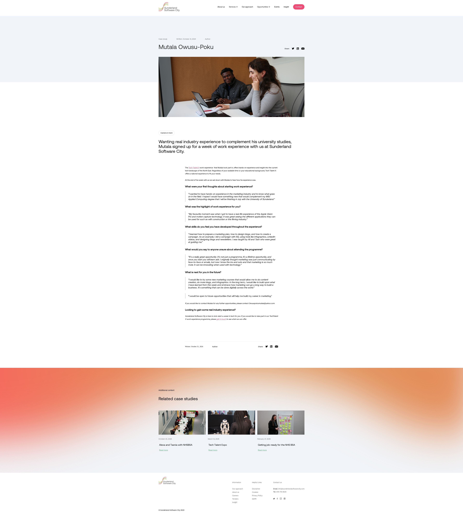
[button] (233, 6)
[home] (169, 7)
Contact (299, 7)
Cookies (255, 492)
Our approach (247, 7)
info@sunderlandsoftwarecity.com (291, 489)
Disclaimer (256, 489)
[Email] (302, 49)
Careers (235, 495)
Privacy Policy (257, 495)
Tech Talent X (194, 168)
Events (276, 7)
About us (221, 7)
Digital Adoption (258, 503)
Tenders (235, 499)
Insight (286, 7)
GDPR (254, 499)
